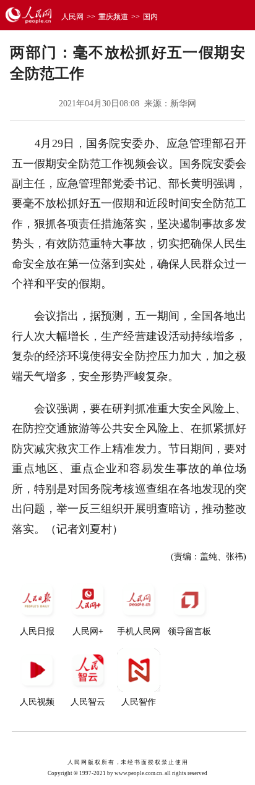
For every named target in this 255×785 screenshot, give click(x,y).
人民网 (72, 16)
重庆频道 (113, 16)
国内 (150, 16)
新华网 (183, 103)
